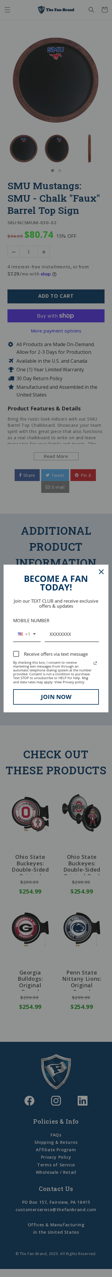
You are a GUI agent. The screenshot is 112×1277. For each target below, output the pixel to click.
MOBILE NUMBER (31, 620)
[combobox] (27, 634)
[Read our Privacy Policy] (95, 663)
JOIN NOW (56, 697)
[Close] (101, 572)
